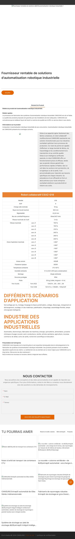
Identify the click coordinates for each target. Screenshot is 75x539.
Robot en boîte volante (47, 432)
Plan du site (30, 535)
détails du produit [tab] (37, 105)
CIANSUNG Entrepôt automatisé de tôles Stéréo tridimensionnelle (18, 492)
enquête (7, 92)
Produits (70, 432)
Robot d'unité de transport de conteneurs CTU (18, 461)
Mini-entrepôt (61, 432)
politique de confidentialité (46, 535)
